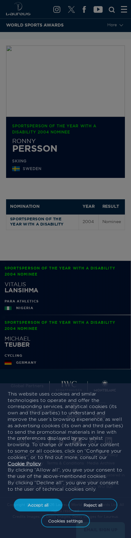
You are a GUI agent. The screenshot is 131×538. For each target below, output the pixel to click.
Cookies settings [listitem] (65, 520)
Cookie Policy (24, 463)
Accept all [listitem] (38, 505)
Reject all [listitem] (93, 505)
